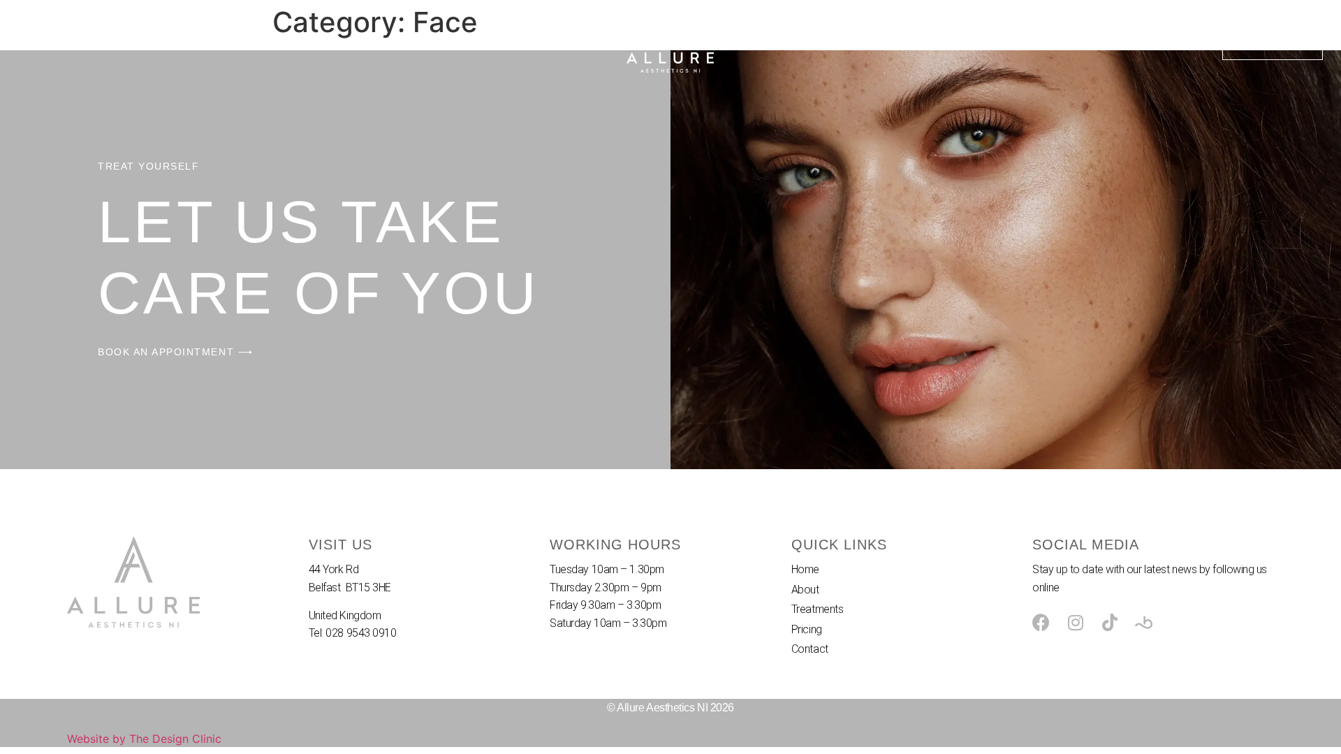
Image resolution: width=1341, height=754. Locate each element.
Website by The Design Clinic (144, 739)
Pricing (233, 43)
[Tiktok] (1109, 622)
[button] (1272, 42)
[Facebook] (1041, 622)
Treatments (160, 43)
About (90, 43)
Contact (296, 43)
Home (35, 43)
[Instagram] (1075, 622)
